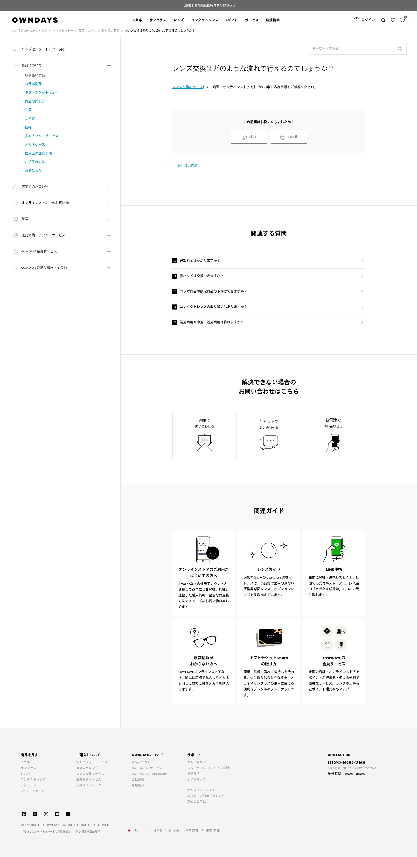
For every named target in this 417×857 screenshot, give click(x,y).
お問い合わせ (196, 762)
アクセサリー (30, 785)
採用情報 (138, 785)
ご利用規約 (64, 832)
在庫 (28, 110)
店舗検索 (273, 20)
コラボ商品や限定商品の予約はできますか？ (213, 291)
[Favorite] (392, 20)
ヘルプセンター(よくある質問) (208, 768)
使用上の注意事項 (38, 153)
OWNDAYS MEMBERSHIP (149, 774)
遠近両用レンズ (87, 768)
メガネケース (35, 144)
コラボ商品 (33, 84)
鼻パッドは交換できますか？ (202, 276)
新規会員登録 (196, 802)
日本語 (157, 830)
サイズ (30, 118)
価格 (28, 127)
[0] (402, 20)
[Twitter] (35, 814)
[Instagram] (46, 814)
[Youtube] (68, 814)
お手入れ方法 (35, 162)
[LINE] (57, 814)
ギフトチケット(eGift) (41, 92)
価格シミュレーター (90, 785)
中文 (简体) (193, 830)
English (174, 830)
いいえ (293, 137)
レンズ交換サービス (90, 774)
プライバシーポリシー (36, 832)
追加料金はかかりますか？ (200, 260)
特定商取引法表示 (88, 832)
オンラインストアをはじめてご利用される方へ (206, 793)
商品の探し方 (35, 101)
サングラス (28, 768)
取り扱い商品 (187, 166)
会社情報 (138, 779)
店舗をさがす (141, 762)
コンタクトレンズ (204, 20)
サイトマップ (196, 779)
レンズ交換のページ (187, 87)
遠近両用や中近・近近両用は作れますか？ (212, 322)
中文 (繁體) (213, 830)
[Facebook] (24, 814)
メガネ (25, 762)
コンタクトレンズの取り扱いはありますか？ (213, 307)
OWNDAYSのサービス (147, 768)
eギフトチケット (32, 791)
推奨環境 (193, 774)
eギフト (232, 20)
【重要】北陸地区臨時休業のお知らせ (208, 5)
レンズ (25, 774)
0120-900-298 (347, 762)
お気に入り (33, 170)
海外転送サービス (88, 779)
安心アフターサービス (42, 136)
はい (252, 137)
